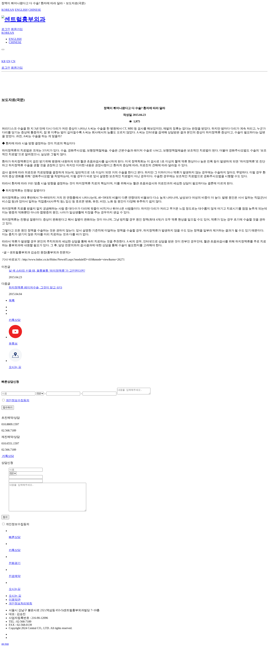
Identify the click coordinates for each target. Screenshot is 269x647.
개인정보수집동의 (17, 400)
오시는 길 (15, 595)
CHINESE (34, 9)
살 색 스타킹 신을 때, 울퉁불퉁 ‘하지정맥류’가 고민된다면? (47, 270)
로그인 (5, 29)
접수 (5, 517)
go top (5, 643)
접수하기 (7, 407)
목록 (12, 300)
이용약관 (14, 599)
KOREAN (7, 9)
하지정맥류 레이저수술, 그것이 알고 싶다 (35, 287)
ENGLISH (21, 9)
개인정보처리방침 (20, 603)
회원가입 (17, 29)
